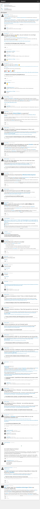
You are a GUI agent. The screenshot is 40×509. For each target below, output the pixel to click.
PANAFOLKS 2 (8, 382)
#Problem (16, 41)
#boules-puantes (13, 19)
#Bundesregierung (11, 338)
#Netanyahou (9, 18)
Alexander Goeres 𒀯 (9, 430)
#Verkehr (10, 41)
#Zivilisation (36, 72)
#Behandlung (6, 313)
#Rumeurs (5, 19)
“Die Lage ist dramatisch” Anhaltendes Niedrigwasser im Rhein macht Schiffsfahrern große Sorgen (18, 134)
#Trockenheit (21, 132)
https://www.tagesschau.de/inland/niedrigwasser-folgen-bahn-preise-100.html (17, 37)
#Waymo (5, 243)
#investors (18, 179)
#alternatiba (13, 6)
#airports (7, 493)
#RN (13, 374)
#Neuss (13, 132)
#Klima (16, 64)
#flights (19, 113)
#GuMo (5, 338)
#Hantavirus (9, 299)
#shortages (25, 487)
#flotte (7, 420)
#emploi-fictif (27, 19)
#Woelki (32, 338)
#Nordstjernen (14, 150)
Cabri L (7, 27)
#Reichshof (6, 393)
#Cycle (16, 102)
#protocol (19, 285)
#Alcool (8, 375)
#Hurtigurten (28, 147)
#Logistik (8, 352)
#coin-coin (10, 17)
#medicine (19, 487)
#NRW (14, 133)
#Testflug (11, 393)
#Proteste (26, 193)
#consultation (15, 248)
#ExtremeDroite (16, 374)
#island (15, 113)
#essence (29, 474)
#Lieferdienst (31, 393)
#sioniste (24, 17)
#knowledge (9, 285)
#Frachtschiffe (32, 132)
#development (32, 174)
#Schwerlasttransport (35, 351)
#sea (28, 494)
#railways (7, 206)
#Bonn (21, 351)
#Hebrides (30, 114)
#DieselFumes (22, 100)
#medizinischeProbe (19, 393)
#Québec (12, 472)
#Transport (5, 102)
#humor (37, 284)
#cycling (30, 100)
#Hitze (19, 41)
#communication (21, 284)
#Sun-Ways (13, 210)
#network (17, 284)
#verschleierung (21, 420)
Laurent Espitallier (7, 218)
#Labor (14, 393)
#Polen (23, 351)
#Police (29, 374)
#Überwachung (32, 420)
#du (6, 233)
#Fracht (35, 132)
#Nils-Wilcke (6, 16)
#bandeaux (17, 369)
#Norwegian (22, 147)
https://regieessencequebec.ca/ (8, 474)
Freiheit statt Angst (7, 442)
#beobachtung (6, 421)
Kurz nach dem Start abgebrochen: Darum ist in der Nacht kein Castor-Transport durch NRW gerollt (18, 164)
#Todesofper (18, 299)
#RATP (38, 19)
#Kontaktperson (32, 299)
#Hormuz (28, 490)
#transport (10, 6)
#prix (7, 471)
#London (19, 243)
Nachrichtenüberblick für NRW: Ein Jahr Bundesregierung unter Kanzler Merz (15, 340)
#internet (28, 284)
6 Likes (7, 251)
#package (14, 284)
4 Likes (7, 47)
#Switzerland (33, 206)
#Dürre (22, 41)
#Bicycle (13, 102)
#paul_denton (6, 366)
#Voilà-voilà (7, 367)
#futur (5, 233)
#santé (8, 6)
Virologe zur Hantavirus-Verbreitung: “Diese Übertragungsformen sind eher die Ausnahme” (16, 314)
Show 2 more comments (8, 49)
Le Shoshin (6, 231)
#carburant (14, 474)
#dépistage (24, 368)
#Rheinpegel (27, 132)
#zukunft (29, 41)
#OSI (21, 285)
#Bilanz (15, 338)
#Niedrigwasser (19, 72)
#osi (4, 420)
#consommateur (19, 474)
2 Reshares (7, 252)
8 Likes (7, 269)
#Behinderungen (22, 193)
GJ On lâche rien (6, 4)
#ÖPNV (13, 352)
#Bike (11, 102)
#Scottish (13, 120)
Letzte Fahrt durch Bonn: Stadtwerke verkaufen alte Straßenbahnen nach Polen (15, 353)
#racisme (9, 19)
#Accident (20, 374)
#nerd (35, 284)
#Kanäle (12, 133)
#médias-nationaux (23, 369)
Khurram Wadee (6, 96)
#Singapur (13, 416)
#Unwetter (24, 338)
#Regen (29, 338)
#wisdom (12, 285)
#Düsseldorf (22, 299)
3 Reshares (7, 214)
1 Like (7, 25)
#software (8, 284)
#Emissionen (15, 72)
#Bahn (5, 41)
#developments (26, 177)
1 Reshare (7, 124)
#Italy (5, 204)
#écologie (5, 6)
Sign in (38, 1)
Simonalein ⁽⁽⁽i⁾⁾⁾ (6, 33)
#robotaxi (13, 243)
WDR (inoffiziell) (6, 127)
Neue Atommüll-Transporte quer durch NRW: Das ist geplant (12, 193)
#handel (11, 420)
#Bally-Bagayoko (32, 19)
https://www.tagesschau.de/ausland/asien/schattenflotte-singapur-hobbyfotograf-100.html (18, 418)
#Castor (11, 163)
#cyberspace (32, 284)
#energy (23, 177)
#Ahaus (19, 163)
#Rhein (24, 132)
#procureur (11, 368)
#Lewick (31, 144)
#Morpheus (27, 393)
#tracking (17, 420)
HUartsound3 (6, 256)
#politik (33, 72)
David (7, 288)
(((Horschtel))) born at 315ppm (11, 51)
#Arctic (25, 149)
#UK (5, 487)
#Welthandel (36, 420)
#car (4, 276)
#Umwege (9, 133)
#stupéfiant (31, 368)
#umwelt (26, 41)
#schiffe (9, 420)
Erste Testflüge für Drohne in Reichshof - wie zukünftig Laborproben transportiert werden (16, 394)
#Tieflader (5, 352)
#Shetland (5, 115)
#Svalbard (34, 149)
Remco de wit (6, 8)
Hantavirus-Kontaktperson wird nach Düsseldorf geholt (12, 327)
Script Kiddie (6, 281)
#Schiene (7, 41)
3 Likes (7, 78)
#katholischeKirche (7, 339)
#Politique (10, 374)
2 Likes (7, 53)
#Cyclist (15, 99)
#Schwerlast (30, 351)
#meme (5, 284)
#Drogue (10, 375)
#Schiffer (10, 132)
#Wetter (27, 338)
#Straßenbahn (18, 351)
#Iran (30, 487)
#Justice (5, 375)
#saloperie (18, 17)
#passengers (9, 148)
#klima (24, 41)
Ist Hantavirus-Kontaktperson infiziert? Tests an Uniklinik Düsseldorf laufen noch (15, 300)
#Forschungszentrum (24, 163)
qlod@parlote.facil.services (8, 467)
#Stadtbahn (14, 351)
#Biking (9, 102)
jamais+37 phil (6, 14)
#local (14, 177)
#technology (16, 285)
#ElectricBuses (10, 98)
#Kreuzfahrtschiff (13, 299)
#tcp (10, 284)
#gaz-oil (26, 474)
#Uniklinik (25, 299)
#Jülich (17, 163)
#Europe (20, 206)
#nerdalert (5, 9)
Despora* (3, 1)
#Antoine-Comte (6, 374)
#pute (22, 17)
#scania (8, 9)
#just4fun (5, 285)
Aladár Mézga (8, 55)
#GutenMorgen (36, 337)
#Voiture (26, 374)
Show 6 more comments (8, 80)
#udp (12, 284)
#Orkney (34, 114)
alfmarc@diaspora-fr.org (10, 460)
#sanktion (14, 420)
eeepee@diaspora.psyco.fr (10, 87)
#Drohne (9, 393)
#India (36, 490)
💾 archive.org (6, 224)
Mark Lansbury (6, 111)
